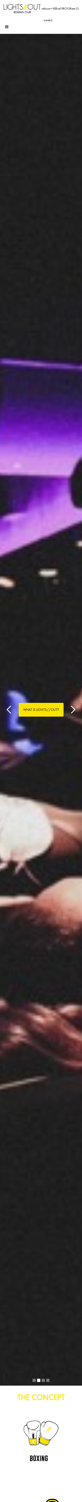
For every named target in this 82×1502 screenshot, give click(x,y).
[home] (22, 9)
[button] (7, 26)
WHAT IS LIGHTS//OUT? (41, 709)
